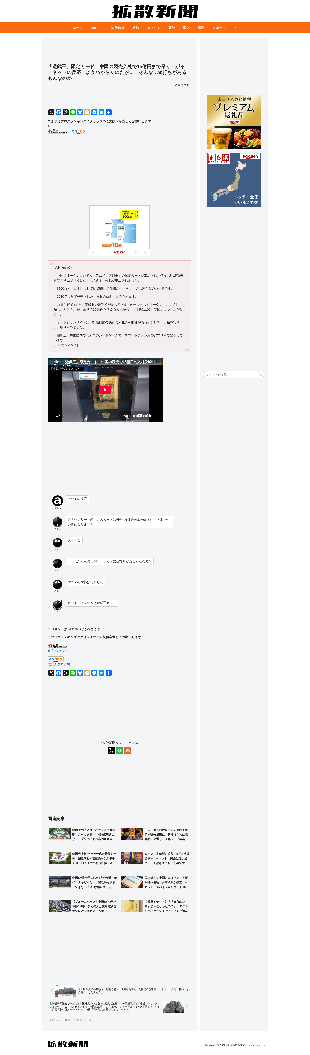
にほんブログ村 (59, 664)
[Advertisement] (119, 52)
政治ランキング (58, 650)
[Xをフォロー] (111, 750)
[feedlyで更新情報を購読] (119, 750)
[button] (260, 375)
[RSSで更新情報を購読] (127, 750)
